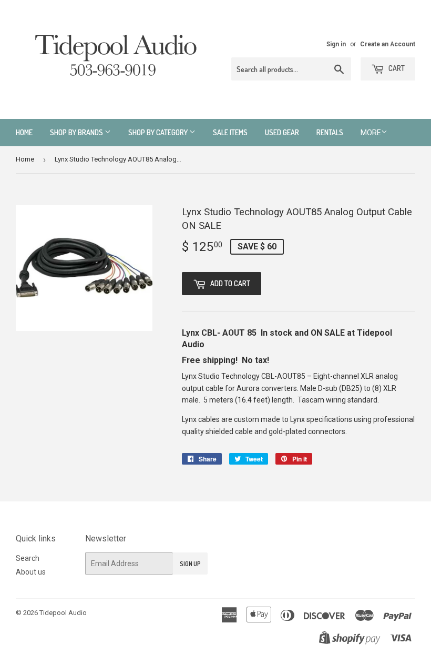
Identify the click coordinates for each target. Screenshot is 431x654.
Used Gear (282, 132)
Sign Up (190, 564)
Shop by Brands (77, 132)
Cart (396, 68)
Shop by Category (158, 132)
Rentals (329, 132)
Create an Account (387, 44)
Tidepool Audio (63, 613)
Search (27, 558)
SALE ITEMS (230, 132)
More (371, 132)
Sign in (336, 44)
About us (31, 572)
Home (24, 132)
